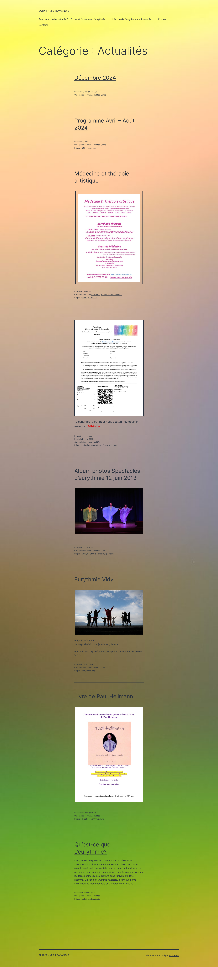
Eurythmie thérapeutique (111, 294)
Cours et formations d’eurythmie (88, 19)
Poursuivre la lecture (83, 436)
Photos (162, 19)
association (96, 445)
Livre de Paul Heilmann (103, 696)
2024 (84, 148)
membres (113, 445)
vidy (93, 670)
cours (84, 297)
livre (102, 819)
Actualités (95, 95)
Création (85, 819)
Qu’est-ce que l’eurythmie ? (53, 19)
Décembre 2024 (95, 77)
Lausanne (92, 148)
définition (86, 899)
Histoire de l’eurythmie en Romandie (131, 19)
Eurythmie (92, 297)
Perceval (100, 554)
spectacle (109, 554)
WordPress (174, 955)
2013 (84, 554)
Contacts (43, 25)
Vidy (103, 550)
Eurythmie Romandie (54, 10)
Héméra (105, 445)
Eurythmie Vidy (93, 579)
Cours (103, 95)
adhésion (86, 445)
